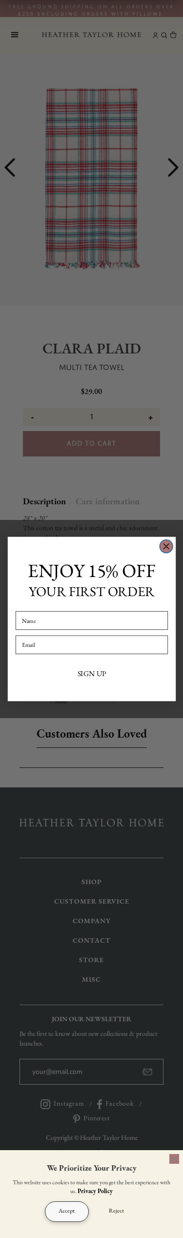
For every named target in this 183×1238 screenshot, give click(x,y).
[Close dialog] (166, 546)
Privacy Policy (95, 1192)
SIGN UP (91, 674)
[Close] (174, 1159)
